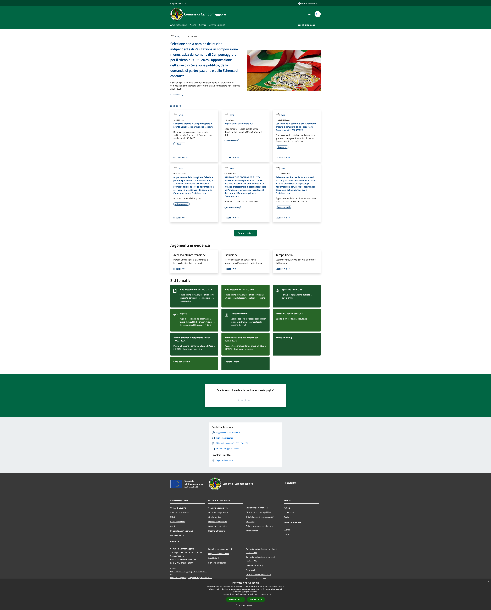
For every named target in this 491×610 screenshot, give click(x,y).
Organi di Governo (178, 507)
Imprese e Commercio (217, 521)
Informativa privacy (254, 565)
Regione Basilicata (178, 3)
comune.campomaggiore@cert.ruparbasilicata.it (191, 577)
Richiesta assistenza (217, 562)
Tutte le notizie (244, 233)
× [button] (488, 582)
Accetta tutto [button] (235, 599)
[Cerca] (318, 14)
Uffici (172, 517)
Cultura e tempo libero (218, 512)
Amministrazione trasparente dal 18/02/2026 (260, 559)
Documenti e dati (177, 535)
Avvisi (178, 36)
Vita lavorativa (214, 517)
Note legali (250, 569)
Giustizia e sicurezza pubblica (258, 512)
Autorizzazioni (252, 530)
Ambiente (250, 521)
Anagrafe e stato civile (218, 507)
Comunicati (289, 512)
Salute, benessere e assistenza (259, 526)
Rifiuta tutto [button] (256, 599)
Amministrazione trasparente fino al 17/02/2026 (261, 550)
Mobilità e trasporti (216, 530)
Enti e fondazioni (177, 521)
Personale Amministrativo (181, 530)
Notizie (287, 507)
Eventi (286, 534)
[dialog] (245, 594)
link (270, 594)
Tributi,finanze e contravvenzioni (260, 516)
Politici (173, 526)
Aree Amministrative (179, 512)
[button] (245, 605)
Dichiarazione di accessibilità (258, 574)
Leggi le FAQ (213, 558)
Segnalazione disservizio (218, 553)
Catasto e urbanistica (217, 526)
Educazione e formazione (257, 507)
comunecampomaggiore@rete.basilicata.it (188, 571)
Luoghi (287, 529)
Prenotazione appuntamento (220, 548)
